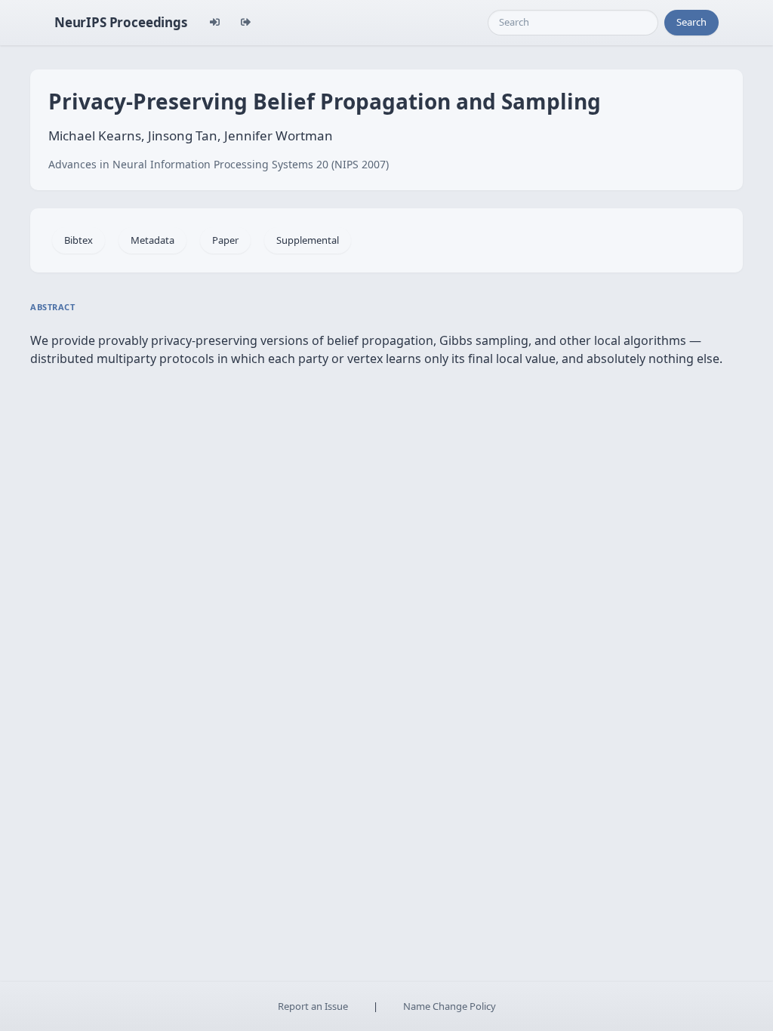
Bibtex (78, 240)
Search (691, 22)
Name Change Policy (449, 1006)
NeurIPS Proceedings (120, 22)
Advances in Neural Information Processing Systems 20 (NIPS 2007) (218, 164)
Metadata (152, 240)
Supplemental (307, 240)
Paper (225, 240)
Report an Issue (313, 1006)
